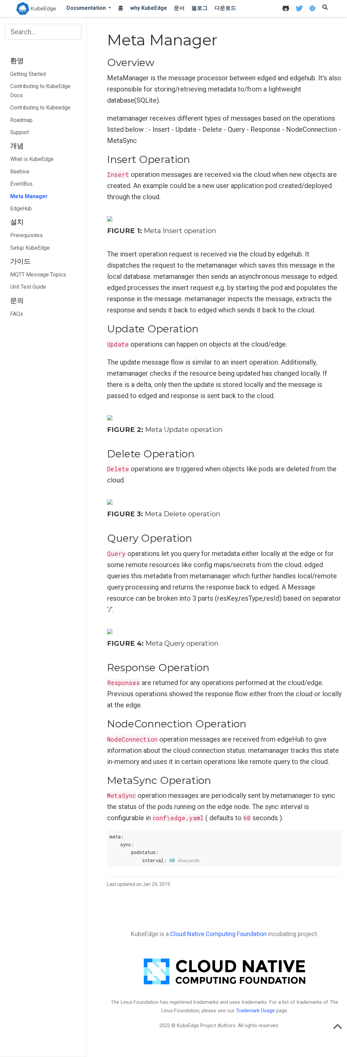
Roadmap (21, 120)
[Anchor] (159, 62)
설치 (17, 222)
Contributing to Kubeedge (40, 107)
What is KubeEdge (32, 159)
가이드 (20, 261)
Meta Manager (29, 196)
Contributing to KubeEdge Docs (40, 90)
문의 (17, 300)
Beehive (19, 171)
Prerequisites (26, 235)
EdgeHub (21, 208)
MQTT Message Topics (38, 274)
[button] (89, 8)
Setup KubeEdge (30, 248)
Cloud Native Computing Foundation (218, 933)
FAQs (16, 314)
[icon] (285, 8)
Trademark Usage (255, 1011)
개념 (17, 146)
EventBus (21, 184)
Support (19, 132)
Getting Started (28, 74)
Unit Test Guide (28, 287)
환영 (17, 61)
